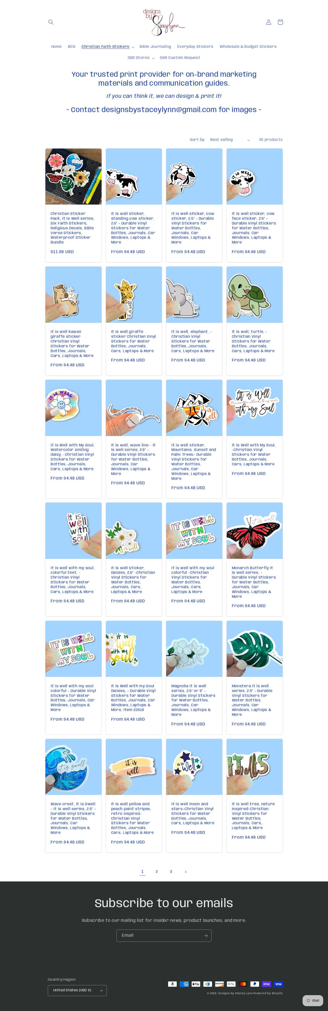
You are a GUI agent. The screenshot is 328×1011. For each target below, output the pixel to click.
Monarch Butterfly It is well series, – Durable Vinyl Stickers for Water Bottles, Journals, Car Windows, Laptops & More (254, 582)
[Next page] (185, 872)
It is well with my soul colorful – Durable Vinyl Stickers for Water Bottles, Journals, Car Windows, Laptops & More (73, 698)
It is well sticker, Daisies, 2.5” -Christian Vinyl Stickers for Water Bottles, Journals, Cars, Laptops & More (133, 580)
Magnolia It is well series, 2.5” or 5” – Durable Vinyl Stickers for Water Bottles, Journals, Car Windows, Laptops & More (193, 700)
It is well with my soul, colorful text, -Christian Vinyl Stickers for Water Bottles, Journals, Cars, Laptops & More (73, 580)
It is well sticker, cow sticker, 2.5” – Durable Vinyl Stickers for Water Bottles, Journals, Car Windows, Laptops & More (192, 228)
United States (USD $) (72, 990)
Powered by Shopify (268, 993)
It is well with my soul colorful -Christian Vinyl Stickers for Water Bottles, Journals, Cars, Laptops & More (192, 580)
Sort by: (197, 140)
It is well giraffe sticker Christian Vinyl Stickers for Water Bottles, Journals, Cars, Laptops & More (133, 341)
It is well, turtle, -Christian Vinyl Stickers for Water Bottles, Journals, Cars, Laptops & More (253, 341)
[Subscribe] (205, 936)
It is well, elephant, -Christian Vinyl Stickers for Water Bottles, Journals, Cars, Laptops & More (192, 341)
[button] (51, 22)
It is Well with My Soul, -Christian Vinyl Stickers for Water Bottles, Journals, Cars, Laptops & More (254, 455)
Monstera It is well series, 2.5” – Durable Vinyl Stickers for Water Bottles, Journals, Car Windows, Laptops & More (252, 700)
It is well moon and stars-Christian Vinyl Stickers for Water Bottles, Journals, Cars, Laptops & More (192, 813)
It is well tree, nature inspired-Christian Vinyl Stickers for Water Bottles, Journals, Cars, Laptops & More (253, 816)
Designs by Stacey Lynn (235, 993)
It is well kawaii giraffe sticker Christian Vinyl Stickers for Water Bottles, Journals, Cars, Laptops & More (72, 344)
